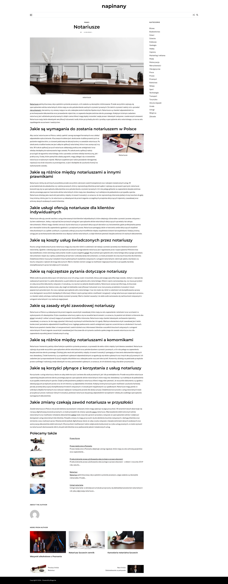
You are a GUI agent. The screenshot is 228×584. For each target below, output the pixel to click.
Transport (153, 96)
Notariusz (73, 472)
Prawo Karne (75, 438)
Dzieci (151, 35)
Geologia (152, 45)
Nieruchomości (155, 65)
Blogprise (53, 580)
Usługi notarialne (76, 485)
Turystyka (153, 99)
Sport (151, 89)
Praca (151, 72)
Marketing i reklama (157, 55)
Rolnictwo (153, 82)
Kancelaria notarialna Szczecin (123, 553)
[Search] (197, 15)
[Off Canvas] (31, 15)
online (73, 415)
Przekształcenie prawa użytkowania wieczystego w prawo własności (96, 459)
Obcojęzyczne (154, 69)
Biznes (152, 28)
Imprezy (152, 52)
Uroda (151, 106)
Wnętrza (152, 113)
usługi (86, 253)
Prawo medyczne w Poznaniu (81, 446)
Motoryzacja (154, 62)
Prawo (86, 22)
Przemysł (153, 79)
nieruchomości (35, 110)
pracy (94, 412)
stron (32, 318)
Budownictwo (154, 32)
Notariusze (34, 104)
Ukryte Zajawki (155, 103)
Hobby (151, 49)
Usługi (151, 110)
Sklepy (152, 86)
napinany (114, 6)
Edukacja (153, 42)
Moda (151, 59)
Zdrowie (152, 116)
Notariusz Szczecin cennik (81, 553)
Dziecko (152, 38)
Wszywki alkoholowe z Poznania (46, 556)
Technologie (154, 93)
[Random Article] (194, 15)
